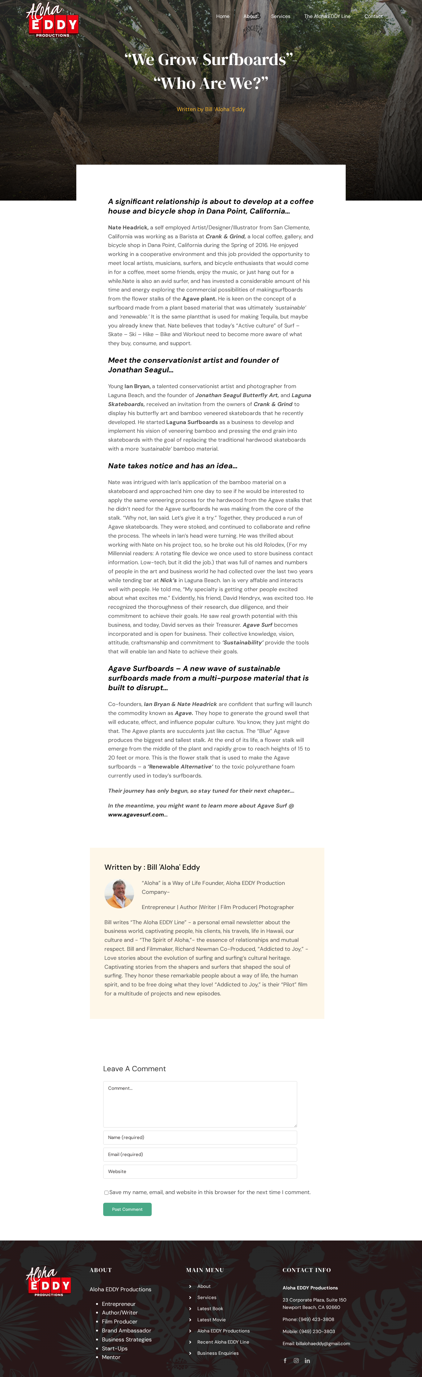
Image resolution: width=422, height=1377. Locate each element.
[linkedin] (307, 1360)
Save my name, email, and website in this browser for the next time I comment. (210, 1192)
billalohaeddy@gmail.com (323, 1343)
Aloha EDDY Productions (223, 1331)
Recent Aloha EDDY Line (223, 1342)
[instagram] (296, 1360)
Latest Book (210, 1309)
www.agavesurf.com (136, 814)
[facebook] (285, 1360)
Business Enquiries (218, 1353)
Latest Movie (211, 1320)
